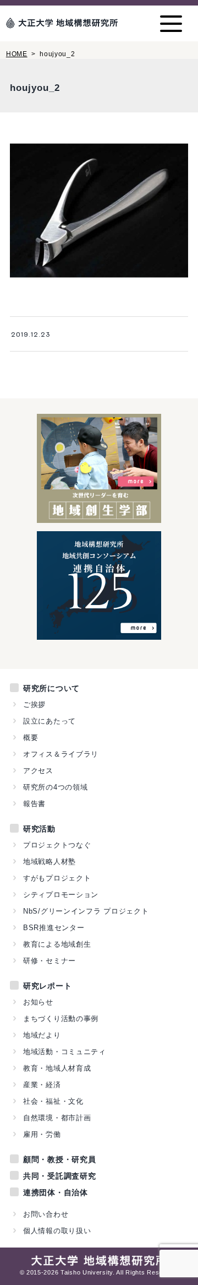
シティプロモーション (60, 894)
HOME (17, 54)
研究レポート (47, 985)
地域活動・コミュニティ (64, 1052)
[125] (99, 633)
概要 (30, 737)
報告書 (34, 804)
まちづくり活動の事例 (60, 1018)
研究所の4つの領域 (55, 787)
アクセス (38, 770)
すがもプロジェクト (57, 878)
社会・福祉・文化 (53, 1101)
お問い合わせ (45, 1214)
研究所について (51, 688)
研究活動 (39, 828)
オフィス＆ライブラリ (60, 754)
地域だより (42, 1035)
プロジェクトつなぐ (57, 845)
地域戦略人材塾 (49, 861)
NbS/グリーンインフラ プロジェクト (85, 911)
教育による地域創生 (57, 944)
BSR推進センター (53, 928)
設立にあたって (49, 721)
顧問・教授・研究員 (59, 1159)
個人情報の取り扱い (57, 1231)
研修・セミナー (49, 961)
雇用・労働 (42, 1134)
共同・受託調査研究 (59, 1175)
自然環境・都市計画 (57, 1118)
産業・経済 (42, 1085)
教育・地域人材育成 (57, 1068)
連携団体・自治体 (55, 1192)
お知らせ (38, 1002)
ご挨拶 (34, 704)
